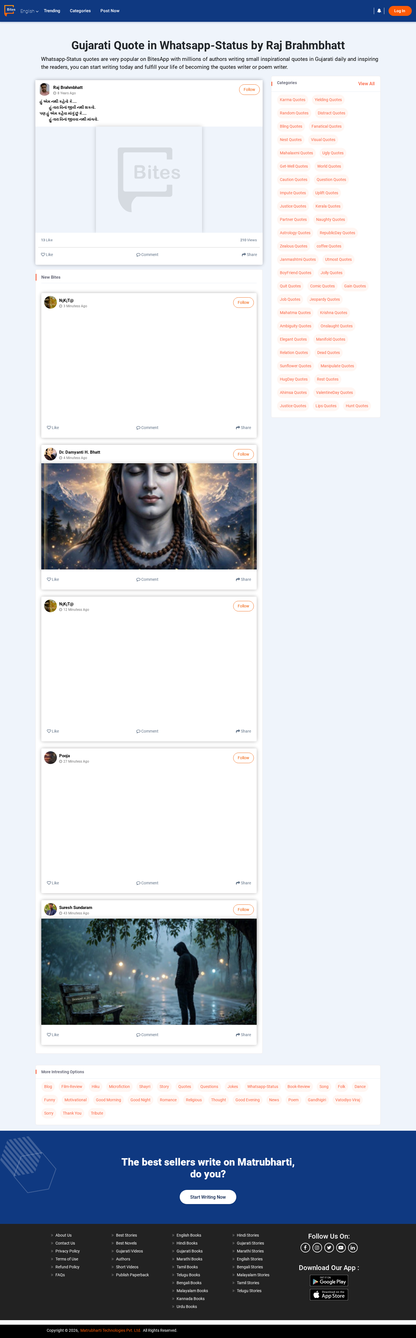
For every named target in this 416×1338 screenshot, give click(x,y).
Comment (149, 254)
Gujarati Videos (129, 1251)
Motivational (76, 1100)
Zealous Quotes (293, 246)
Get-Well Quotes (294, 166)
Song (324, 1086)
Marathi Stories (250, 1251)
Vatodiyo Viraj (347, 1100)
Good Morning (108, 1100)
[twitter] (329, 1247)
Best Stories (126, 1235)
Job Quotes (290, 299)
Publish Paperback (132, 1275)
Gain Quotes (355, 286)
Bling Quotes (291, 126)
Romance (168, 1100)
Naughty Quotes (330, 219)
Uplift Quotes (326, 193)
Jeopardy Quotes (325, 299)
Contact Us (65, 1243)
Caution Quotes (293, 179)
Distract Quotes (331, 113)
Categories (81, 11)
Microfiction (119, 1086)
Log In (400, 11)
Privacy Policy (67, 1251)
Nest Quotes (291, 139)
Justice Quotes (293, 206)
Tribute (97, 1113)
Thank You (72, 1113)
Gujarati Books (190, 1251)
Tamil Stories (248, 1283)
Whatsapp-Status (262, 1086)
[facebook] (305, 1247)
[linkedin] (353, 1247)
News (274, 1100)
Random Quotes (294, 113)
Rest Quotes (327, 379)
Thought (218, 1100)
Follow (249, 89)
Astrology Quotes (295, 233)
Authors (123, 1259)
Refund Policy (67, 1267)
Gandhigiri (317, 1100)
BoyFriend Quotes (295, 272)
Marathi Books (189, 1259)
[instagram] (317, 1247)
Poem (293, 1100)
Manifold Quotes (330, 339)
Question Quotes (331, 179)
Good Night (140, 1100)
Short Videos (127, 1267)
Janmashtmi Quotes (298, 259)
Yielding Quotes (328, 99)
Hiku (96, 1086)
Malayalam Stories (253, 1275)
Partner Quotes (293, 219)
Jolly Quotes (331, 272)
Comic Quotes (322, 286)
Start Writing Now (208, 1197)
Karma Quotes (292, 99)
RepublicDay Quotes (337, 233)
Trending (52, 11)
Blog (48, 1086)
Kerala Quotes (328, 206)
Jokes (233, 1086)
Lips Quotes (326, 406)
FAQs (60, 1275)
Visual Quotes (323, 139)
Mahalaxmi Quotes (296, 153)
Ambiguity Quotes (295, 326)
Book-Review (299, 1086)
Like (49, 254)
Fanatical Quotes (327, 126)
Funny (49, 1100)
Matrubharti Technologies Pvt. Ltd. (110, 1330)
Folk (341, 1086)
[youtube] (341, 1247)
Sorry (48, 1113)
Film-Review (71, 1086)
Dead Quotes (328, 352)
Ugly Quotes (333, 153)
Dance (360, 1086)
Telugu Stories (249, 1290)
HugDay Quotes (294, 379)
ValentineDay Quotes (334, 392)
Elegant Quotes (293, 339)
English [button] (27, 11)
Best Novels (126, 1243)
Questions (209, 1086)
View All (366, 83)
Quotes (184, 1086)
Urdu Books (187, 1306)
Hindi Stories (248, 1235)
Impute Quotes (293, 193)
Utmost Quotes (338, 259)
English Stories (250, 1259)
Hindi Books (187, 1243)
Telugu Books (188, 1275)
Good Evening (247, 1100)
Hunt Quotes (357, 406)
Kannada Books (191, 1298)
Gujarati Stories (250, 1243)
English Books (189, 1235)
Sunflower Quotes (295, 366)
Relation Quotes (294, 352)
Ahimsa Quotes (293, 392)
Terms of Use (66, 1259)
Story (164, 1086)
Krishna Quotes (333, 312)
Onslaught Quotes (337, 326)
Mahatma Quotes (295, 312)
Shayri (144, 1086)
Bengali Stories (250, 1267)
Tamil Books (187, 1267)
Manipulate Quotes (337, 366)
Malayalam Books (192, 1290)
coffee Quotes (329, 246)
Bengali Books (189, 1283)
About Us (63, 1235)
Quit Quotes (290, 286)
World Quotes (329, 166)
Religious (194, 1100)
